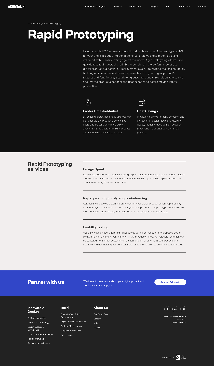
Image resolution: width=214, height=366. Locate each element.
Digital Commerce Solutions (73, 321)
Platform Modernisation (71, 326)
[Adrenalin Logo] (16, 6)
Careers (97, 318)
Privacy (97, 327)
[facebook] (167, 309)
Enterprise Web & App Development (70, 315)
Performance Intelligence (39, 343)
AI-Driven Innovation (37, 318)
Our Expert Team (101, 314)
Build (65, 308)
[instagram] (183, 309)
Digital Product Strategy (38, 322)
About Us (101, 308)
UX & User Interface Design (40, 334)
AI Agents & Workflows (71, 330)
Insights (97, 323)
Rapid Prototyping (36, 339)
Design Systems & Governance (36, 328)
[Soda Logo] (181, 357)
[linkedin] (175, 309)
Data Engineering (68, 335)
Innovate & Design (35, 23)
